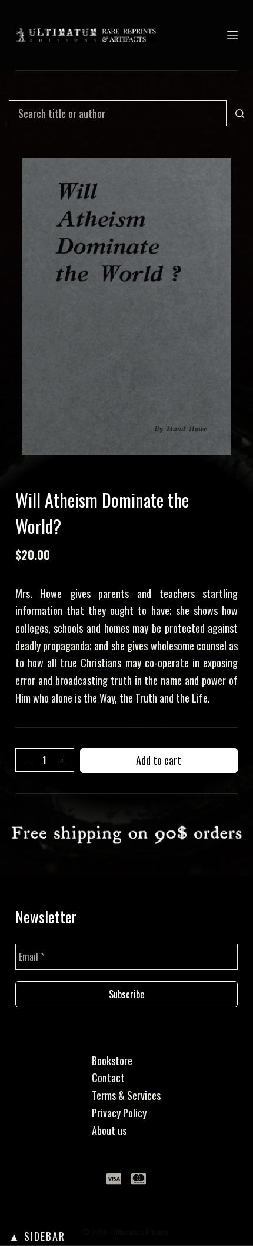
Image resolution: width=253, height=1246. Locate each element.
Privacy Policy (119, 1112)
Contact (108, 1077)
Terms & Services (126, 1095)
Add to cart (158, 760)
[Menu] (232, 35)
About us (109, 1130)
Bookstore (112, 1060)
